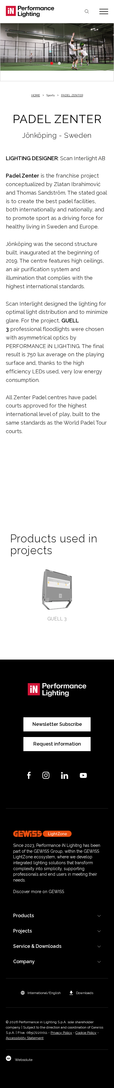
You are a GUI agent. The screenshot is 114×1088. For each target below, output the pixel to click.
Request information (57, 744)
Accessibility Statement (25, 1038)
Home (35, 95)
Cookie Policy (85, 1033)
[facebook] (29, 775)
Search (87, 11)
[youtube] (83, 775)
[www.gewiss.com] (57, 834)
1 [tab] (51, 63)
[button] (41, 993)
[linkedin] (64, 775)
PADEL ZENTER (72, 95)
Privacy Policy (61, 1033)
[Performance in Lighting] (31, 11)
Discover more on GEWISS (38, 891)
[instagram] (46, 775)
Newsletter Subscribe (57, 724)
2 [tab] (59, 63)
